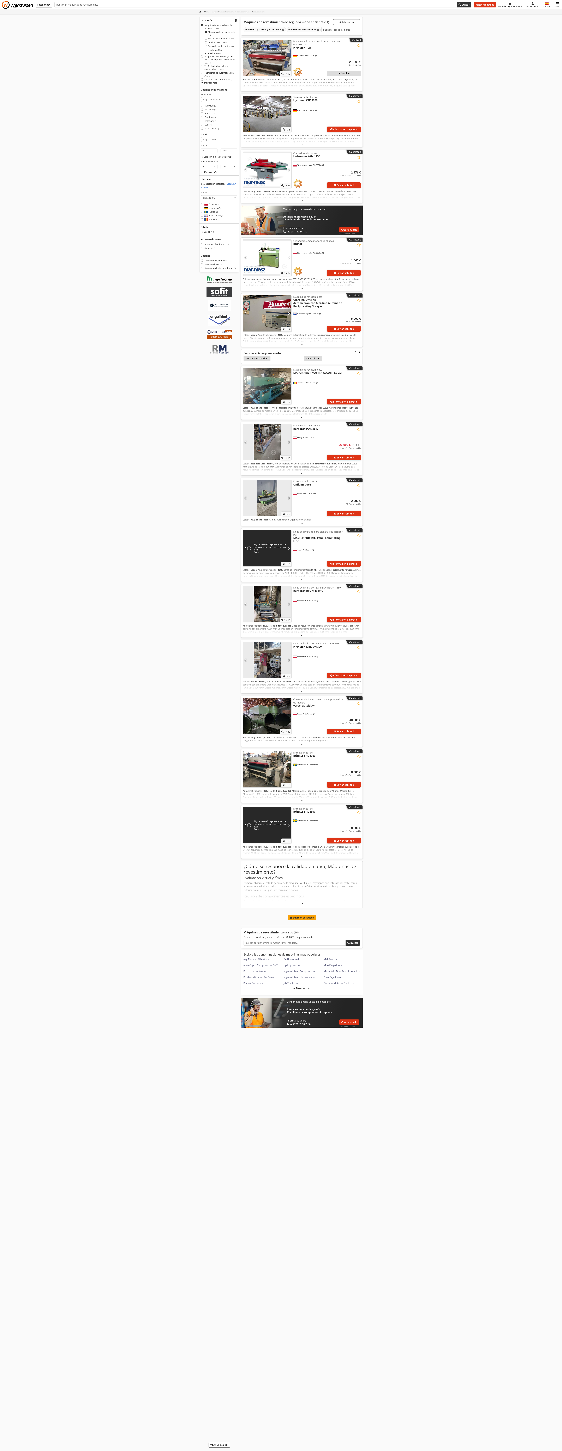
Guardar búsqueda (303, 917)
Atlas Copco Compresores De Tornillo (264, 965)
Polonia (213, 204)
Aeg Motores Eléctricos (256, 959)
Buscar (465, 4)
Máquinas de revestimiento (221, 34)
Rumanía (214, 219)
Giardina (210, 117)
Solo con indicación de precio (218, 156)
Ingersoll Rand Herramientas (299, 977)
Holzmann (210, 121)
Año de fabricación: (210, 161)
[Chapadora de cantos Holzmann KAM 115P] (267, 170)
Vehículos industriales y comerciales (216, 68)
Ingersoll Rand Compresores (299, 971)
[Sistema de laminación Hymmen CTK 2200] (267, 114)
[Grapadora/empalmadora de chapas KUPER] (267, 257)
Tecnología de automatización (219, 74)
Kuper (208, 124)
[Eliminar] (282, 29)
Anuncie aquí (220, 1444)
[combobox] (219, 197)
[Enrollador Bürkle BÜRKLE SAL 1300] (267, 769)
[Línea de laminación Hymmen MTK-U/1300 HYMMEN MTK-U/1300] (267, 660)
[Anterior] (245, 58)
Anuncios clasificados (216, 244)
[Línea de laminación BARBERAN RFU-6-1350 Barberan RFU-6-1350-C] (267, 604)
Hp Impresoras (291, 965)
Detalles (345, 73)
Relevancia (347, 22)
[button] (557, 4)
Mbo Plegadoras (333, 965)
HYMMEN (210, 105)
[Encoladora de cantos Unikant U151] (267, 498)
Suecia (213, 211)
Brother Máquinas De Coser (258, 977)
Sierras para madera (221, 38)
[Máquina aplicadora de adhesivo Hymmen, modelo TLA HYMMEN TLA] (267, 58)
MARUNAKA (211, 128)
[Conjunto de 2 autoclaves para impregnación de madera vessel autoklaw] (267, 716)
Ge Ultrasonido (291, 959)
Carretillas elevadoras (218, 79)
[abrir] (301, 89)
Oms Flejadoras (332, 977)
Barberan (210, 109)
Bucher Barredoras (253, 983)
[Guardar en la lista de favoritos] (359, 45)
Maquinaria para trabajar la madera (218, 27)
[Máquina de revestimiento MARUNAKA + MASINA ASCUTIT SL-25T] (267, 386)
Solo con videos (213, 264)
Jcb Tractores (290, 983)
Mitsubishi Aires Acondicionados (342, 971)
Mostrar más (303, 988)
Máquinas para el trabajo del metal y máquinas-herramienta (219, 59)
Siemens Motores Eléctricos (339, 983)
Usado (209, 231)
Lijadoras (215, 50)
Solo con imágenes (215, 260)
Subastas (210, 248)
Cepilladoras (217, 42)
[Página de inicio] (200, 12)
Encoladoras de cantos (221, 46)
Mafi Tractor (330, 959)
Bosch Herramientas (254, 971)
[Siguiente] (289, 58)
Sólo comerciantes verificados (220, 268)
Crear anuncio (349, 229)
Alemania (214, 208)
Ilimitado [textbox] (209, 197)
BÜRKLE (209, 113)
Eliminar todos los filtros (337, 29)
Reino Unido (215, 215)
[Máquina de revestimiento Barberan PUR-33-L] (267, 442)
